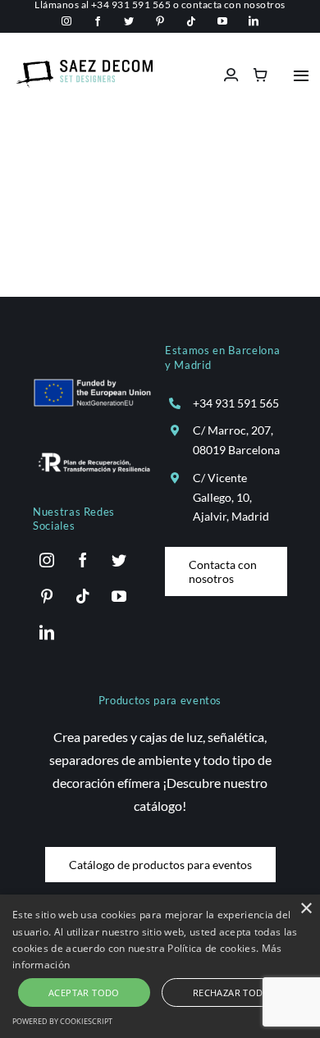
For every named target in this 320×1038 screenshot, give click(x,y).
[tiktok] (191, 21)
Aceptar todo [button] (84, 992)
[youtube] (222, 21)
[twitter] (128, 21)
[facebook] (97, 21)
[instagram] (66, 21)
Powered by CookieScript (62, 1021)
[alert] (160, 966)
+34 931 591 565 (236, 403)
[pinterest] (160, 21)
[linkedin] (253, 21)
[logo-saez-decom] (84, 66)
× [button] (305, 909)
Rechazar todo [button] (232, 992)
